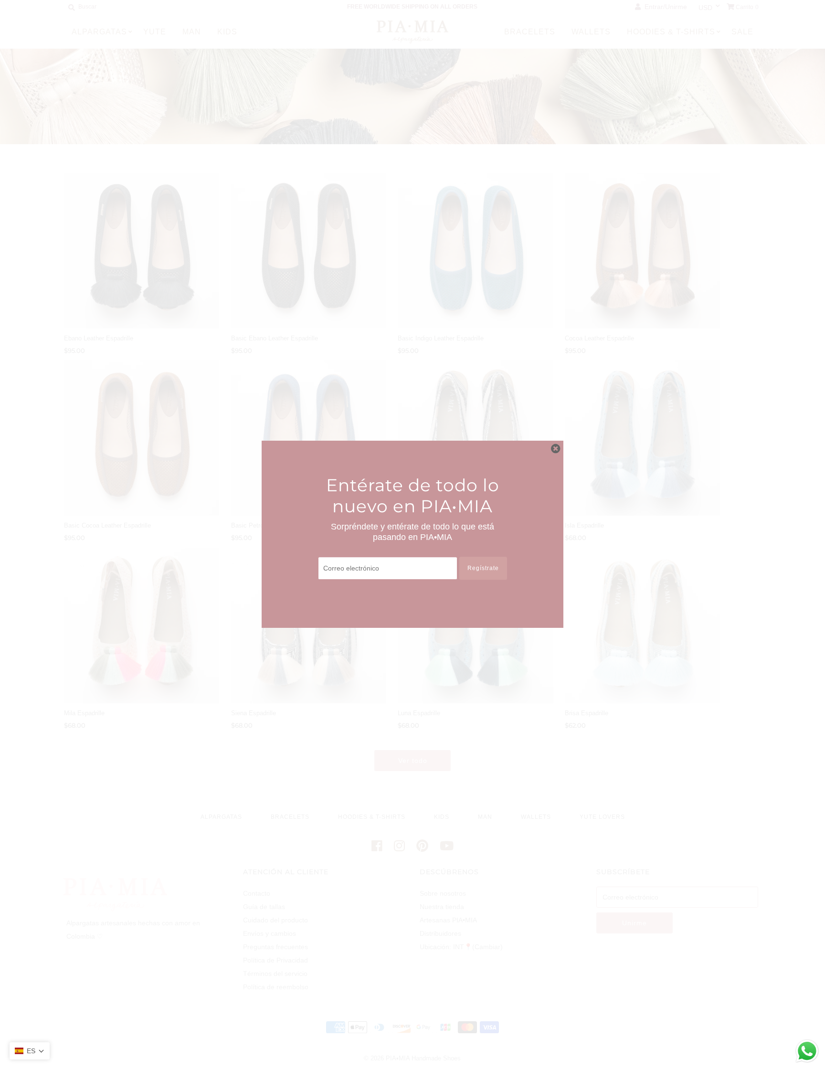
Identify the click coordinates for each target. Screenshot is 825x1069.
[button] (29, 1051)
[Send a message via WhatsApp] (807, 1051)
